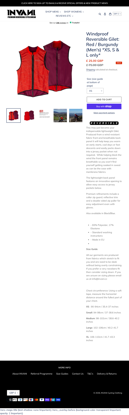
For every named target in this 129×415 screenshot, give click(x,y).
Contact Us (78, 373)
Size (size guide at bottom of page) (95, 82)
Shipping (90, 69)
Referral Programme (41, 373)
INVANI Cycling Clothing (111, 393)
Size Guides (62, 373)
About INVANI (19, 373)
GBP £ (116, 14)
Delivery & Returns (107, 373)
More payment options (104, 112)
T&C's (90, 373)
